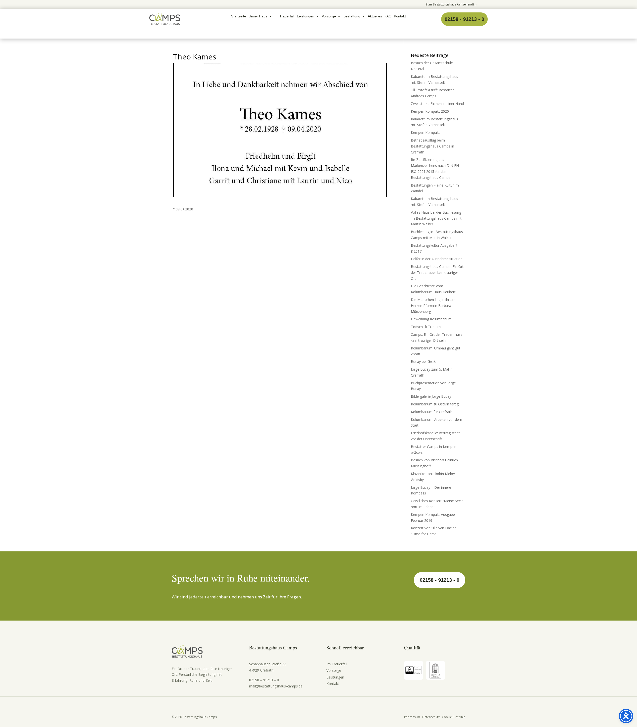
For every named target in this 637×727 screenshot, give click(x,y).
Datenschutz (431, 717)
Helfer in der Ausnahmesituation (437, 258)
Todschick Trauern (426, 326)
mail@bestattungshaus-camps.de (276, 686)
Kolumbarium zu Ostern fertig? (435, 404)
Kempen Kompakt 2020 (430, 111)
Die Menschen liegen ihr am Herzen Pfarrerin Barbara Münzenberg (433, 305)
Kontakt (400, 16)
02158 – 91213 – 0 (264, 680)
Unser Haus (258, 16)
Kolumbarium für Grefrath (431, 411)
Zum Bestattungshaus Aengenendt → (451, 4)
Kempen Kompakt (425, 132)
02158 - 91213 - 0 (464, 19)
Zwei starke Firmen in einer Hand (437, 103)
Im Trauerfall (336, 664)
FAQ (387, 16)
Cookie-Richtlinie (453, 717)
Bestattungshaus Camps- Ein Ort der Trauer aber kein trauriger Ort (437, 272)
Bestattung (351, 16)
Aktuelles (375, 16)
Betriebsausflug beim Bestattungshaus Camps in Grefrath (432, 146)
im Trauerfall (284, 16)
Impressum (412, 717)
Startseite (238, 16)
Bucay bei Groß (423, 361)
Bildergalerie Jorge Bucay (431, 396)
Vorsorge (329, 16)
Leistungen (305, 16)
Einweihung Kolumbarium (431, 319)
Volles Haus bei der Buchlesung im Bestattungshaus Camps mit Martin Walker (436, 218)
